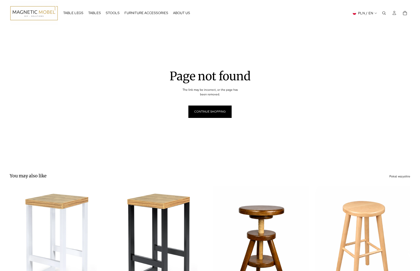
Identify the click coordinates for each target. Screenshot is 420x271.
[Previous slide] (17, 245)
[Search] (384, 13)
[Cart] (405, 13)
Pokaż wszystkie (399, 176)
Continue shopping (210, 112)
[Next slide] (98, 245)
